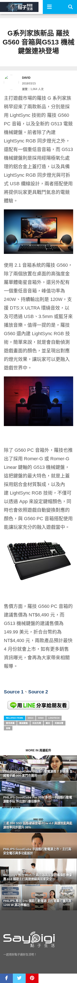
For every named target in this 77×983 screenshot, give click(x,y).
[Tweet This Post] (19, 978)
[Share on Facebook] (6, 978)
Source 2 (38, 691)
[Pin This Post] (32, 978)
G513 (30, 718)
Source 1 (14, 691)
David (26, 77)
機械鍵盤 (23, 723)
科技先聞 (37, 723)
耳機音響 (59, 723)
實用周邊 (10, 723)
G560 (41, 718)
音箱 (8, 728)
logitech (53, 718)
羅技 (48, 723)
